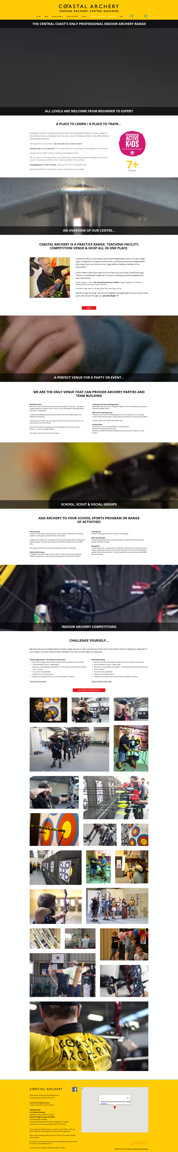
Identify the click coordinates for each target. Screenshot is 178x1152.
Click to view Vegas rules (38, 681)
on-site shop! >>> (111, 295)
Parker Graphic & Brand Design (137, 1149)
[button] (145, 15)
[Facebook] (74, 1089)
